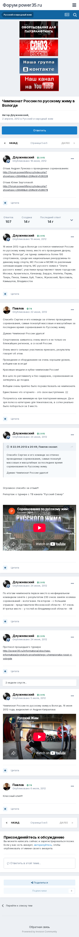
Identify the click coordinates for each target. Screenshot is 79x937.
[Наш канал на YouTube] (39, 83)
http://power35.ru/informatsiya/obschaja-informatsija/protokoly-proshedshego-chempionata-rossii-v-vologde (37, 654)
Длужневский (19, 115)
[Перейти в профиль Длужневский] (6, 159)
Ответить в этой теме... (25, 863)
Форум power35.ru (22, 5)
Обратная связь (39, 927)
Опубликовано (29, 160)
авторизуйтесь (43, 844)
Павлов (18, 308)
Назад (13, 143)
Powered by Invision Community (39, 931)
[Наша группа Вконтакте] (38, 66)
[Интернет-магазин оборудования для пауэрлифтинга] (38, 30)
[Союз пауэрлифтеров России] (38, 48)
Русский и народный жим (38, 118)
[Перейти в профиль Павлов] (6, 310)
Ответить (39, 130)
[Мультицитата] (5, 203)
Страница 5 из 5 (39, 143)
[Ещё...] (72, 159)
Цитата (15, 202)
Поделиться (40, 882)
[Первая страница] (4, 143)
